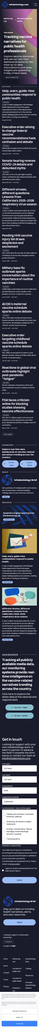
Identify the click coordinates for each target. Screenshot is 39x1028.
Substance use (16, 989)
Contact (6, 973)
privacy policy (15, 864)
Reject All (19, 1017)
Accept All (19, 1024)
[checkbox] (19, 826)
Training (28, 968)
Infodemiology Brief (30, 960)
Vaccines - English (11, 464)
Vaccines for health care (17, 969)
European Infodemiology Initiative (30, 985)
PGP (13, 946)
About (5, 966)
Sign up (6, 497)
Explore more (9, 519)
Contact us (8, 941)
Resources (29, 975)
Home (5, 959)
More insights (8, 434)
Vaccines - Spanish (29, 464)
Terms (5, 980)
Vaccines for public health (17, 979)
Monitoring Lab (8, 19)
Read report (7, 582)
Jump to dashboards (12, 77)
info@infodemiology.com (16, 758)
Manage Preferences (19, 1011)
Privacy (6, 986)
